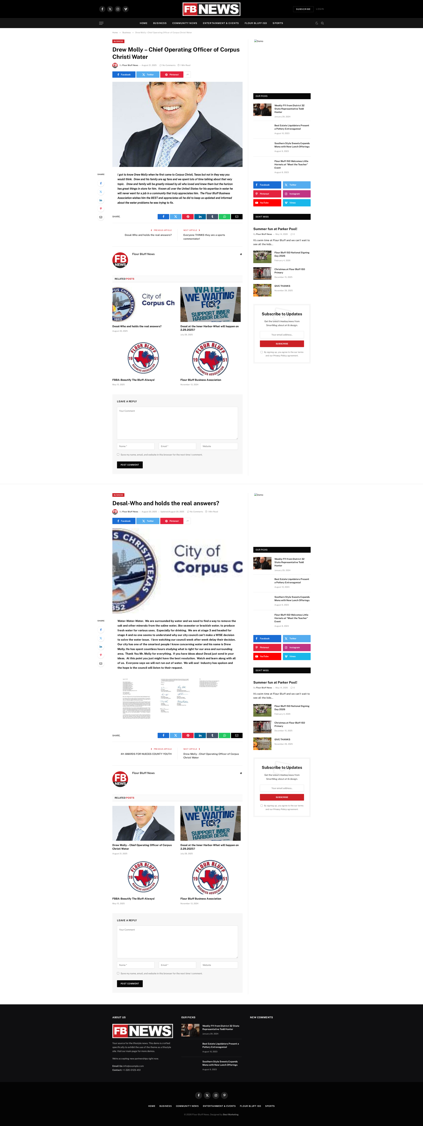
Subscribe (303, 9)
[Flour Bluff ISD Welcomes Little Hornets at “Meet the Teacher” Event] (262, 165)
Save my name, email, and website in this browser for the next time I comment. (161, 454)
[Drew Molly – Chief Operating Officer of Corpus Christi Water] (177, 124)
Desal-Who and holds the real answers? (148, 235)
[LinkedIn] (100, 200)
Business (160, 23)
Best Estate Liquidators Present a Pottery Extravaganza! (291, 127)
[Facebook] (100, 183)
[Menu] (101, 23)
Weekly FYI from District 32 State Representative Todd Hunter (289, 108)
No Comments (168, 65)
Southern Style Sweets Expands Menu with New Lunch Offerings (292, 145)
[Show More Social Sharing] (187, 74)
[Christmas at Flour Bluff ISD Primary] (262, 273)
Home (144, 23)
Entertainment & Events (221, 23)
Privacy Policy (280, 355)
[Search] (322, 23)
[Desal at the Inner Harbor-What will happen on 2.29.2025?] (211, 304)
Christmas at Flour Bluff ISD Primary (289, 271)
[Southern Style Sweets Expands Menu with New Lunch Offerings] (262, 147)
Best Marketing (230, 1114)
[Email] (100, 217)
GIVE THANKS (282, 286)
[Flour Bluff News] (211, 9)
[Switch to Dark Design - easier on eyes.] (317, 23)
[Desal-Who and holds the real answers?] (143, 304)
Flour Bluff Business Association (200, 379)
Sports (278, 23)
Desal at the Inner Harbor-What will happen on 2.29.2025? (209, 328)
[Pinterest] (100, 208)
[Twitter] (100, 191)
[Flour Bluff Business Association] (211, 357)
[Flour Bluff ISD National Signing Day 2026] (262, 257)
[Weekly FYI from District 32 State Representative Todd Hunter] (262, 109)
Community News (184, 23)
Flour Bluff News (130, 65)
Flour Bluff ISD (256, 23)
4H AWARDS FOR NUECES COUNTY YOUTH (146, 753)
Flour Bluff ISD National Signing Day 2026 (291, 254)
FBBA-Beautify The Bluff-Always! (133, 379)
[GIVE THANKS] (262, 290)
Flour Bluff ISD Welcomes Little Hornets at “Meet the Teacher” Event (291, 164)
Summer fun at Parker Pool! (275, 229)
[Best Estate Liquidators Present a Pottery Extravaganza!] (262, 129)
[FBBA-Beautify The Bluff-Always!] (143, 357)
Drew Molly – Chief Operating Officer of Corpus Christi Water (142, 847)
